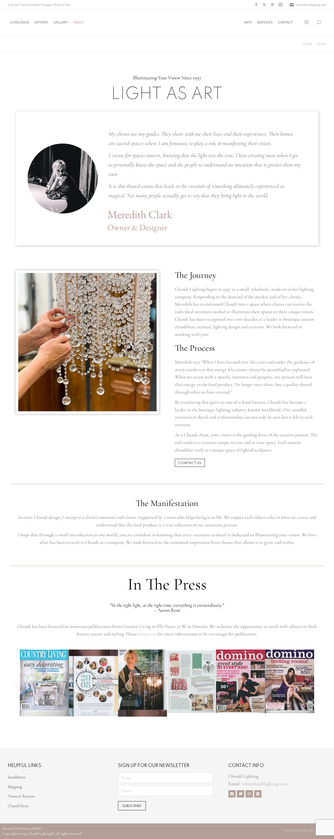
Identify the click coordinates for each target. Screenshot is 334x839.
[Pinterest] (257, 794)
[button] (77, 4)
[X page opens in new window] (264, 4)
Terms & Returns (21, 796)
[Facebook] (232, 794)
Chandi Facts (18, 805)
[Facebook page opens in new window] (256, 4)
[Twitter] (240, 794)
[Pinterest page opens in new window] (272, 4)
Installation (17, 777)
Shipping (15, 786)
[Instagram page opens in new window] (280, 4)
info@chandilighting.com (311, 5)
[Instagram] (249, 794)
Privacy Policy (31, 828)
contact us (147, 634)
